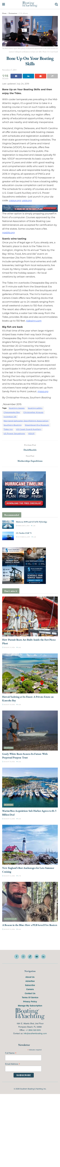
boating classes (17, 408)
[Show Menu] (3, 4)
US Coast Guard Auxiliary (28, 429)
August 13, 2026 (9, 819)
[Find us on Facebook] (16, 956)
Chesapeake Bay (12, 412)
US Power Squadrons (14, 433)
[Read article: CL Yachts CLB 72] (8, 536)
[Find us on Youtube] (36, 956)
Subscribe (30, 985)
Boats (7, 633)
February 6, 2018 (23, 525)
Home (4, 13)
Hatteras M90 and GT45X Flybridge (31, 521)
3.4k (19, 762)
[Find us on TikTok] (30, 956)
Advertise (30, 981)
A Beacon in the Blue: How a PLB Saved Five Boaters (29, 925)
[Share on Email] (40, 76)
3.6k (19, 647)
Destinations (13, 13)
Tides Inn (8, 429)
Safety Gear (10, 919)
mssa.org (43, 391)
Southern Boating (13, 425)
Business (9, 748)
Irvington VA (10, 416)
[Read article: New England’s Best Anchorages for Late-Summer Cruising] (30, 845)
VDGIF (31, 433)
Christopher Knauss (33, 412)
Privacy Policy (30, 1001)
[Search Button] (56, 4)
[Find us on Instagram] (23, 956)
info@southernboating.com (35, 1033)
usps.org (27, 200)
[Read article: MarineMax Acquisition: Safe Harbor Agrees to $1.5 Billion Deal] (30, 787)
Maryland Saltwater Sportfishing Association (26, 421)
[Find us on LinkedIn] (43, 956)
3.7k (19, 876)
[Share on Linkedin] (28, 76)
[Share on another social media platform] (52, 76)
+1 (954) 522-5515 (33, 1030)
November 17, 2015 (9, 70)
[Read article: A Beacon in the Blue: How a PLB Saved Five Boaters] (30, 902)
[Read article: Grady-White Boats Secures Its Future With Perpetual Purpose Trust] (30, 730)
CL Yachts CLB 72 (23, 533)
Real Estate (10, 691)
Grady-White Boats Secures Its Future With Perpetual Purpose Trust (24, 755)
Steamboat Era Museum (37, 425)
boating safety (35, 408)
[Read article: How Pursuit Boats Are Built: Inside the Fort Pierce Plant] (30, 616)
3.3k (33, 525)
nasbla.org (8, 232)
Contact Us (30, 993)
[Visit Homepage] (30, 4)
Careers (30, 989)
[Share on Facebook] (16, 76)
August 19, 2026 (9, 647)
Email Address (12, 1064)
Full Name (10, 1053)
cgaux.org (15, 200)
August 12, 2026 (9, 876)
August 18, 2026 (9, 704)
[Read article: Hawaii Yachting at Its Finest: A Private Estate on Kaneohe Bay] (30, 673)
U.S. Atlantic (23, 13)
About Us (30, 977)
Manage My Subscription (30, 1005)
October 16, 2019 (23, 537)
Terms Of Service (30, 997)
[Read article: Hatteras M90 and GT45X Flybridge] (8, 524)
